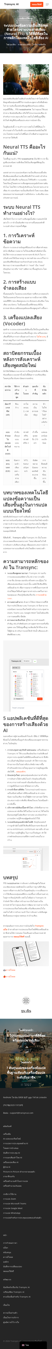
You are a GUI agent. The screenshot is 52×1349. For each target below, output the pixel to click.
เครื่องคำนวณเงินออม (12, 1185)
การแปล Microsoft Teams (14, 1203)
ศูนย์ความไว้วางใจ (11, 1322)
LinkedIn (43, 1097)
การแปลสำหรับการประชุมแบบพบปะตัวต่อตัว (22, 1217)
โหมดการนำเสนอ (10, 1148)
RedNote (7, 1097)
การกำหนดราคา (10, 1243)
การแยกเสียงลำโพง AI (12, 1157)
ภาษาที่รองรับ (9, 1176)
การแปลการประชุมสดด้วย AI (15, 1143)
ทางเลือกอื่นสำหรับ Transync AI (17, 1296)
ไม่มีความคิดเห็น (39, 44)
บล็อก (5, 1247)
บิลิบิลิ (20, 1097)
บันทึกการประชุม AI (11, 1152)
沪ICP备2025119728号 (13, 1105)
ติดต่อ (5, 1113)
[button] (47, 4)
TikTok (35, 1097)
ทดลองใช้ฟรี (8, 1271)
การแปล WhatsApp (11, 1213)
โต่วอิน (15, 1097)
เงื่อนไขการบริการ (11, 1317)
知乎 (26, 1097)
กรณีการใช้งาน (26, 18)
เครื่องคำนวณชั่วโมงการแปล (15, 1181)
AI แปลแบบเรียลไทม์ (12, 1138)
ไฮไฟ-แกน (41, 336)
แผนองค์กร (21, 771)
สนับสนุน (7, 1252)
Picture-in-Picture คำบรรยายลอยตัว (19, 1171)
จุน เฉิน (13, 44)
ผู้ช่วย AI (6, 1167)
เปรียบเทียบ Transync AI (13, 1292)
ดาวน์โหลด (10, 970)
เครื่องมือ (7, 1134)
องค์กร (6, 1261)
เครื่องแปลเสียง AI (10, 1162)
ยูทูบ (30, 1097)
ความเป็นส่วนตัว (10, 1312)
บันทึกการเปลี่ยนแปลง (12, 1266)
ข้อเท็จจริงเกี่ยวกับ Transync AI (16, 1287)
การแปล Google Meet (12, 1208)
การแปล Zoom (9, 1199)
